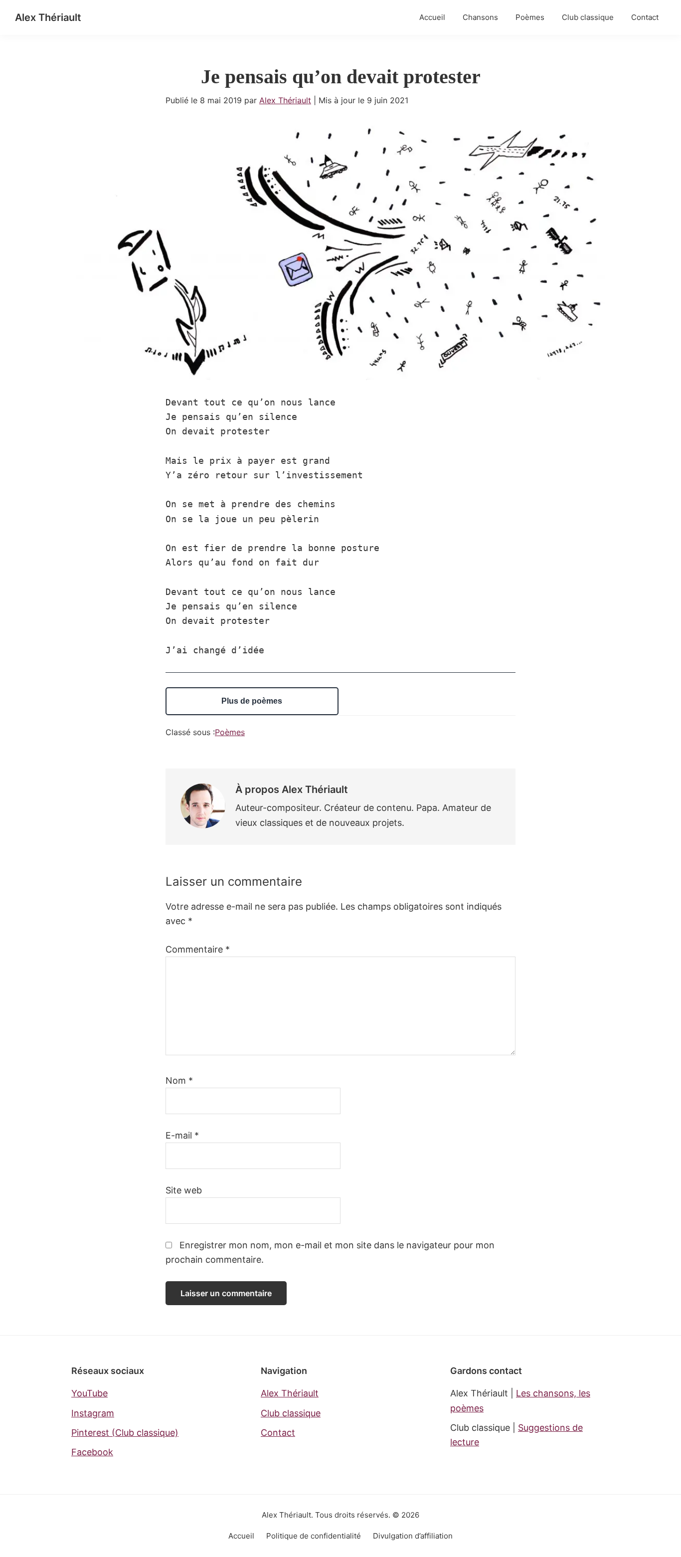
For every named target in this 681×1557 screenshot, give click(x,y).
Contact (278, 1432)
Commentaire (198, 949)
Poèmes (230, 732)
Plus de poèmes (251, 701)
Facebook (92, 1452)
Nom (179, 1080)
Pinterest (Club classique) (124, 1432)
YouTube (89, 1393)
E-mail (182, 1135)
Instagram (92, 1413)
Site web (184, 1190)
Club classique (291, 1413)
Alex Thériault (48, 17)
